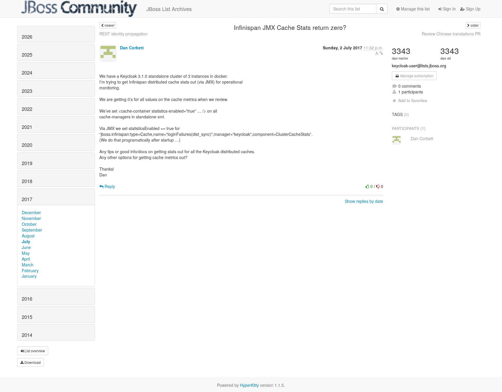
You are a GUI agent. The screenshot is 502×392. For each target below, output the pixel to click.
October (29, 224)
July (26, 241)
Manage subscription (416, 75)
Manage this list (415, 9)
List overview (34, 350)
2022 (27, 108)
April (26, 259)
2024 (27, 72)
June (26, 247)
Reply (109, 186)
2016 (27, 298)
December (31, 212)
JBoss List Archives (169, 8)
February (30, 270)
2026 (27, 36)
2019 (27, 163)
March (27, 265)
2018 (27, 181)
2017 (27, 199)
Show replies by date (364, 201)
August (28, 236)
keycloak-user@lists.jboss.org (419, 65)
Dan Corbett (132, 47)
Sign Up (473, 9)
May (26, 253)
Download (32, 362)
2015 (27, 316)
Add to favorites (412, 100)
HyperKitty (249, 385)
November (31, 218)
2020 (27, 144)
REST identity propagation (123, 34)
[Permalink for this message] (381, 53)
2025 (27, 54)
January (29, 276)
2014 (27, 334)
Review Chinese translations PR (451, 34)
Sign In (449, 9)
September (32, 230)
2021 (27, 126)
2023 (27, 90)
